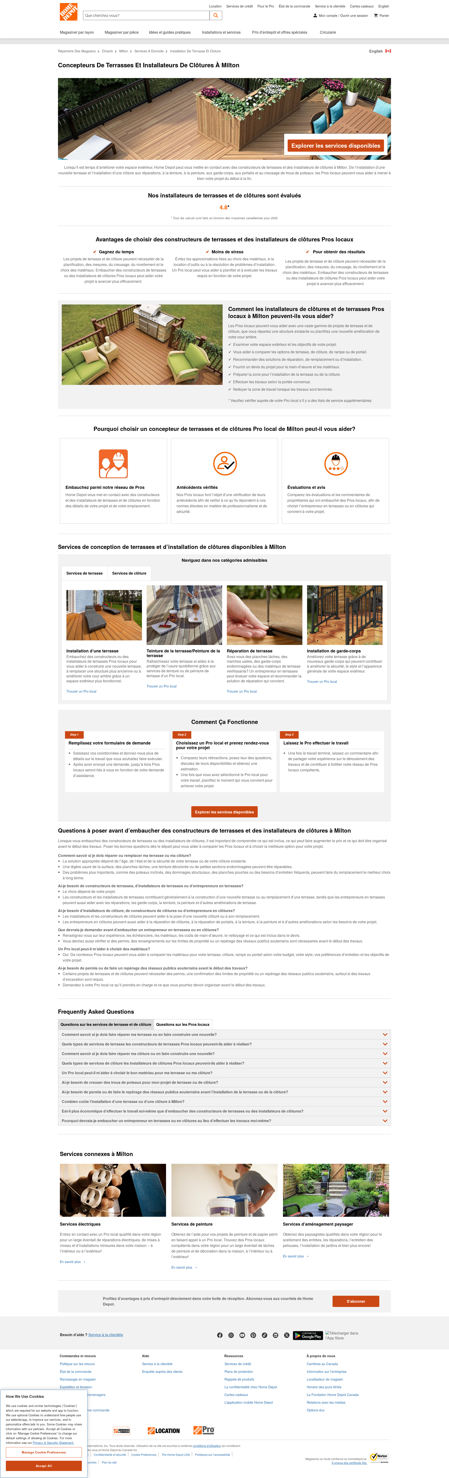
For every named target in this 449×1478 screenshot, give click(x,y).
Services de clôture (129, 573)
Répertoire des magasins (77, 51)
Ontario (107, 51)
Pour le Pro (265, 6)
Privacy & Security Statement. (53, 1442)
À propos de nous (321, 1355)
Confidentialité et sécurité (110, 1455)
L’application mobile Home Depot (248, 1402)
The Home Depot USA (176, 1455)
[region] (44, 1433)
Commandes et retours (78, 1355)
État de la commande (294, 6)
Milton (123, 51)
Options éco (316, 1410)
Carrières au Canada (322, 1363)
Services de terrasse (84, 573)
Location (215, 6)
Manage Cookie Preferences (44, 1452)
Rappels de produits (239, 1379)
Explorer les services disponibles (335, 145)
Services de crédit (239, 6)
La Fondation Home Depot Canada (333, 1394)
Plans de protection (238, 1371)
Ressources (233, 1355)
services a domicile (149, 51)
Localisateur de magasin (325, 1379)
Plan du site (109, 1462)
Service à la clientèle (330, 6)
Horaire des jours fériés (324, 1387)
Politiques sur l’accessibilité (212, 1455)
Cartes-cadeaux (362, 6)
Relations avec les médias (326, 1402)
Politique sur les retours (77, 1363)
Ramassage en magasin (78, 1379)
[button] (216, 15)
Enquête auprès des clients (162, 1371)
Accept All (44, 1466)
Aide (145, 1355)
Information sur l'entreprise (327, 1371)
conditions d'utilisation (207, 1446)
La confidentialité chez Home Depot (250, 1387)
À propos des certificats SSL (349, 1463)
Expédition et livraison (76, 1387)
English (383, 6)
